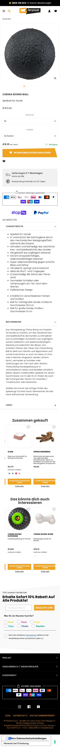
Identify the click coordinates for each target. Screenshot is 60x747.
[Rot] (16, 473)
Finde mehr (19, 486)
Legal (8, 715)
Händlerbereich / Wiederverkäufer (20, 666)
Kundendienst (9, 675)
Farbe (30, 130)
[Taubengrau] (9, 473)
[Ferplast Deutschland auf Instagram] (19, 706)
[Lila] (19, 473)
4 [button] (31, 86)
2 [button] (27, 86)
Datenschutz (20, 715)
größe (30, 115)
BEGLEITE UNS (44, 607)
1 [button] (24, 86)
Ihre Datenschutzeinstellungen (29, 738)
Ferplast (6, 657)
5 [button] (34, 86)
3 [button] (29, 86)
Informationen (31, 635)
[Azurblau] (13, 473)
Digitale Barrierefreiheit (42, 715)
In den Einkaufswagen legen (19, 481)
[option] (30, 3)
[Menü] (4, 11)
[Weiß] (35, 556)
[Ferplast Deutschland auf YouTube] (36, 706)
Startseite (6, 19)
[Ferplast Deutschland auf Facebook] (26, 706)
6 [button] (36, 86)
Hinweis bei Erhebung (16, 743)
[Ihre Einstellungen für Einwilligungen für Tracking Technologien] (55, 742)
